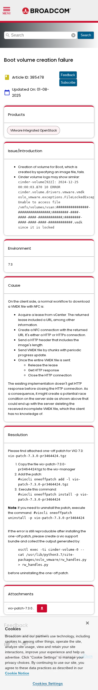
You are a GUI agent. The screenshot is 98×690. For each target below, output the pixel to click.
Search (86, 35)
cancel (73, 35)
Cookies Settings (48, 683)
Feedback (68, 75)
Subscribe (68, 82)
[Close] (87, 623)
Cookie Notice (17, 673)
